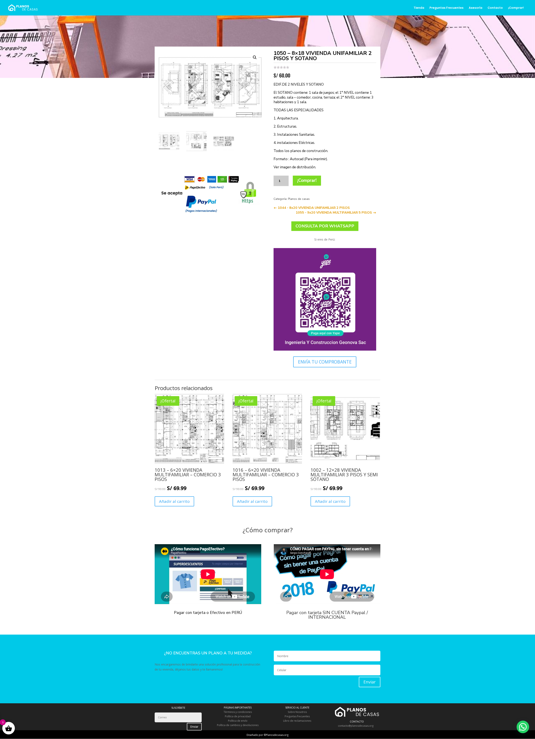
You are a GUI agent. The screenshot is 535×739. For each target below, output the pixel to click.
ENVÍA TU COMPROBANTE (325, 362)
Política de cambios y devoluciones (238, 725)
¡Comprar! (516, 8)
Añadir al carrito (174, 501)
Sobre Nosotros (297, 712)
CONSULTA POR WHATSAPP (325, 226)
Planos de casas (299, 199)
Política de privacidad (238, 716)
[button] (523, 727)
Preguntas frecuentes (297, 716)
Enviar (369, 682)
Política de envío (237, 721)
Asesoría (475, 8)
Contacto (495, 8)
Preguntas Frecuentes (446, 8)
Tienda (419, 8)
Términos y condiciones (238, 712)
